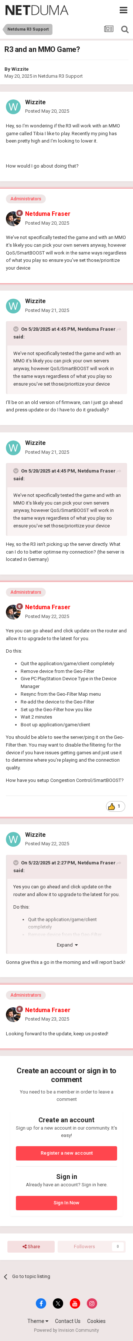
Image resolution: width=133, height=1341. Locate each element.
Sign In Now (66, 1202)
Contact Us (68, 1321)
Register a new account (67, 1153)
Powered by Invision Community (66, 1330)
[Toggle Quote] (16, 329)
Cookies (96, 1321)
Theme (36, 1321)
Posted (47, 111)
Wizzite (20, 69)
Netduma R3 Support (60, 76)
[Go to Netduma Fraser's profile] (13, 218)
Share (33, 1246)
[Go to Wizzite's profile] (13, 106)
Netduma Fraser (97, 329)
